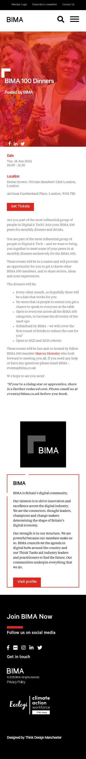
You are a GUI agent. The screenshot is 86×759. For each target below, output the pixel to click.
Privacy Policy (16, 682)
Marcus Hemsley (47, 353)
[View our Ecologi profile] (43, 706)
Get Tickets (20, 207)
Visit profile (26, 582)
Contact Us (68, 4)
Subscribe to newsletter (44, 4)
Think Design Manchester (43, 738)
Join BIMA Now (30, 618)
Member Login (19, 4)
